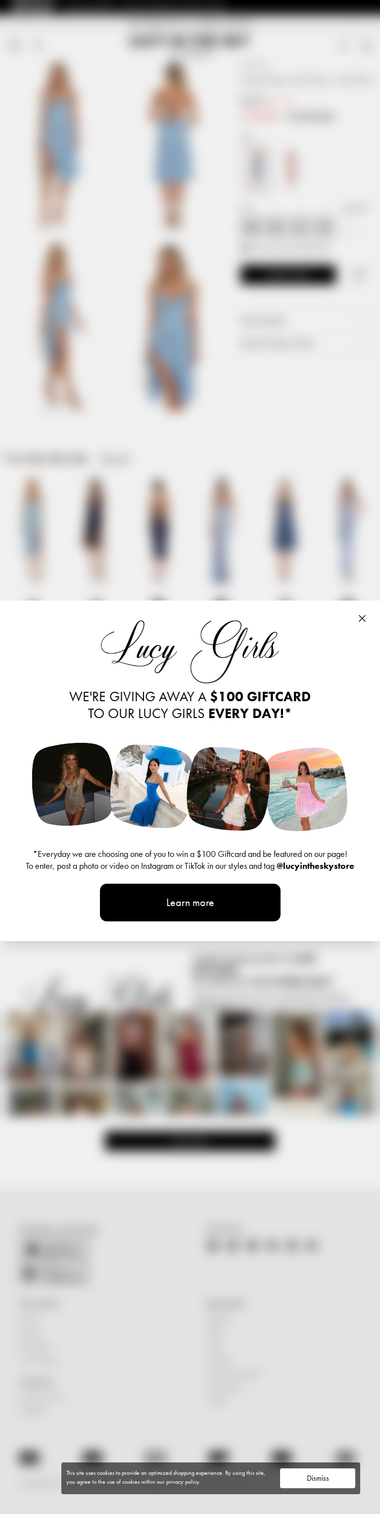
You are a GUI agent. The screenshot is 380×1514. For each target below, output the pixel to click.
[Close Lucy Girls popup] (362, 618)
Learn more (190, 902)
